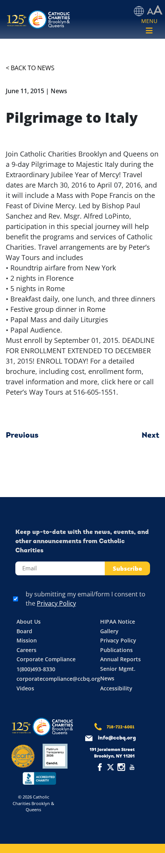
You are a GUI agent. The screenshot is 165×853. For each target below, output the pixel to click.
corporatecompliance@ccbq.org (58, 678)
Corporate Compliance (46, 659)
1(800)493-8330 (35, 669)
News (107, 678)
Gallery (109, 631)
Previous (22, 436)
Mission (26, 640)
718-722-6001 (120, 727)
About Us (28, 621)
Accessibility (116, 688)
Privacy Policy (56, 603)
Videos (25, 688)
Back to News (32, 68)
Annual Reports (120, 659)
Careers (26, 650)
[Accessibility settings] (154, 10)
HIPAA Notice (117, 621)
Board (24, 631)
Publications (116, 650)
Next (150, 436)
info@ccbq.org (117, 738)
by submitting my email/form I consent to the (85, 599)
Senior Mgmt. (117, 668)
